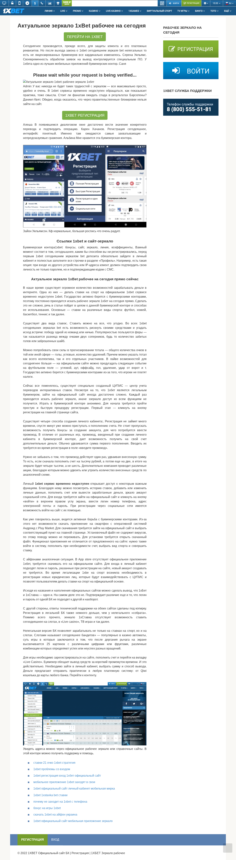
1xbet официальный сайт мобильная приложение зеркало (73, 821)
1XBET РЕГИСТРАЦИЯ (84, 115)
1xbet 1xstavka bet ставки (50, 795)
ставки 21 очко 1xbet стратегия (54, 762)
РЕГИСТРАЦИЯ (32, 839)
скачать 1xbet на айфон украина (55, 814)
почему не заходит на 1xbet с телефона (60, 801)
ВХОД (55, 839)
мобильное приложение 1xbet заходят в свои (64, 782)
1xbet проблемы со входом (51, 769)
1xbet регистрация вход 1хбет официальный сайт (67, 775)
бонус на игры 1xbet (47, 808)
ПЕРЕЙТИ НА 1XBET (85, 37)
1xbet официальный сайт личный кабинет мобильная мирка (74, 788)
